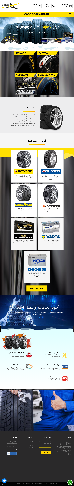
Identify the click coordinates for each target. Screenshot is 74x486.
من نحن (31, 445)
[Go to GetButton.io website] (4, 484)
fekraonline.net (54, 483)
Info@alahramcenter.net (9, 449)
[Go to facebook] (4, 480)
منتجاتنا (31, 443)
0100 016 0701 (48, 6)
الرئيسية (31, 447)
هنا (50, 180)
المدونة (31, 441)
